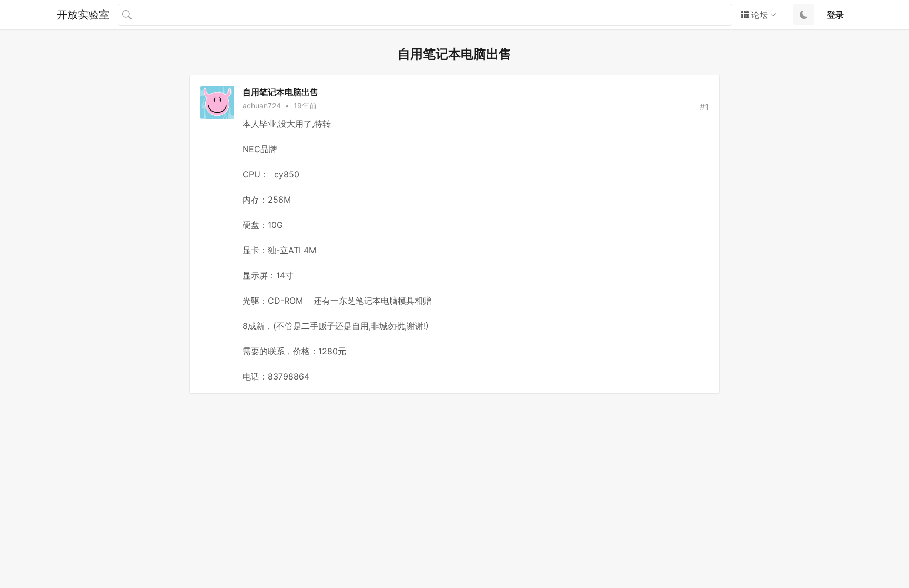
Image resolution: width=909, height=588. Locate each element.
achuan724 (262, 105)
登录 (835, 14)
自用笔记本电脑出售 (280, 92)
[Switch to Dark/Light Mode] (803, 14)
